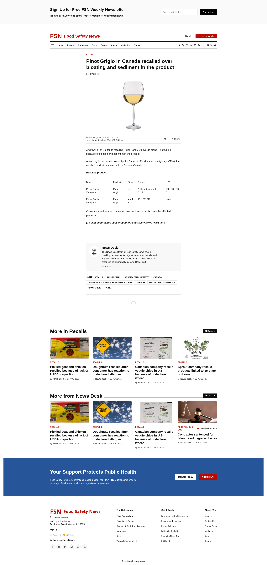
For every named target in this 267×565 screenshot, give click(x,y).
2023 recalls (113, 277)
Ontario (140, 282)
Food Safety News (136, 561)
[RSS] (198, 45)
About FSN (208, 477)
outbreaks (121, 531)
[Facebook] (179, 45)
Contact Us (210, 521)
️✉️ (54, 535)
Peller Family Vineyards (162, 282)
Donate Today (185, 477)
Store (207, 536)
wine (108, 287)
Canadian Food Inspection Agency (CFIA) (110, 282)
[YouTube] (195, 45)
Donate (208, 541)
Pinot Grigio (94, 287)
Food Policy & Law (125, 516)
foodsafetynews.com (59, 517)
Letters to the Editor (170, 531)
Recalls (90, 54)
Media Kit (209, 531)
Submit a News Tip (170, 536)
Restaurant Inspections (172, 521)
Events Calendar (168, 526)
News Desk (94, 74)
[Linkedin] (191, 45)
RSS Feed (165, 541)
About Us (209, 516)
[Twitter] (183, 45)
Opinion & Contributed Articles (131, 526)
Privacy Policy (211, 526)
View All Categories (125, 541)
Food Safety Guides (125, 521)
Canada (157, 277)
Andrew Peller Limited (137, 277)
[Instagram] (187, 45)
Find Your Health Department (175, 516)
